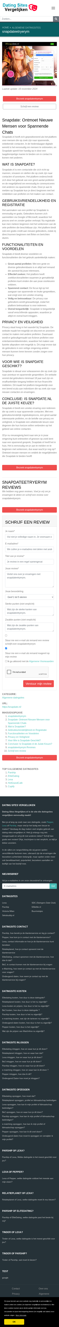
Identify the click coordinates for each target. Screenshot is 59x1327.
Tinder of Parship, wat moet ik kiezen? (19, 1260)
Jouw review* (12, 568)
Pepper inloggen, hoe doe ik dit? (17, 1074)
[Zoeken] (56, 19)
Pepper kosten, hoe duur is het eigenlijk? (20, 1027)
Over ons (43, 1288)
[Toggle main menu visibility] (53, 8)
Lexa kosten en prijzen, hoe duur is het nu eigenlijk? (25, 1006)
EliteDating (13, 776)
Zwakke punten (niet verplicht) (20, 619)
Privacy (16, 1294)
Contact (16, 1288)
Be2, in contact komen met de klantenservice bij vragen (27, 964)
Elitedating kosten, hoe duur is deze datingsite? (23, 997)
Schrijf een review (17, 751)
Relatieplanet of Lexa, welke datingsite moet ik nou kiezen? (29, 1199)
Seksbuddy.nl (8, 915)
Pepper (50, 822)
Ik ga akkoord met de (31, 661)
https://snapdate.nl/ (11, 707)
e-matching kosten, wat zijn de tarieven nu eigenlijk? (25, 1018)
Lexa (10, 779)
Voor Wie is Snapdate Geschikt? (24, 740)
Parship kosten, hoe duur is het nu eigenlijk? (22, 1014)
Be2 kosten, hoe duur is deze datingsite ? (21, 1010)
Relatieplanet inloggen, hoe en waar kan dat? (22, 1053)
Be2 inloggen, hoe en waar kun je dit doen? (22, 1061)
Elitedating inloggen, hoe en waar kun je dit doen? (24, 1049)
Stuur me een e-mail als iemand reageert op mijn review (27, 655)
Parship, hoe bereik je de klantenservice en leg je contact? (28, 933)
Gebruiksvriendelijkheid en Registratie (27, 730)
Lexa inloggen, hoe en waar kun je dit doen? (22, 1057)
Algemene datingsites (26, 27)
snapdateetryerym (17, 716)
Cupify (11, 786)
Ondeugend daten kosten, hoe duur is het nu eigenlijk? (27, 1023)
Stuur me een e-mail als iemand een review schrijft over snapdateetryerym (27, 642)
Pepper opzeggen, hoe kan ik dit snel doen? (22, 1131)
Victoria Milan (8, 911)
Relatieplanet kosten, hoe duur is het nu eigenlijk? (24, 1002)
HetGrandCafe (15, 783)
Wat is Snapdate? (17, 726)
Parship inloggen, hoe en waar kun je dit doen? (23, 1066)
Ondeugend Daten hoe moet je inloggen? (21, 1078)
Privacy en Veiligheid (18, 737)
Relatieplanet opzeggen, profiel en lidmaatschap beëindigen (29, 1100)
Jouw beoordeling (14, 591)
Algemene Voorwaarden (41, 661)
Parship (12, 772)
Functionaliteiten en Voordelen (23, 733)
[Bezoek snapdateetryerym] (29, 64)
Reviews (22, 747)
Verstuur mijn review (38, 683)
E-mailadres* (11, 543)
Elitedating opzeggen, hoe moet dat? (19, 1096)
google (5, 1278)
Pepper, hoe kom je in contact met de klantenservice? (26, 937)
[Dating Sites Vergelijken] (20, 8)
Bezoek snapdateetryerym (29, 757)
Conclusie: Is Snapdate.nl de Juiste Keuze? (30, 744)
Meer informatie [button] (21, 1315)
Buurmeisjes (37, 911)
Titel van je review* (14, 556)
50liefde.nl (36, 907)
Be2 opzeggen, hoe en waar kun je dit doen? (22, 1112)
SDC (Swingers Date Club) (44, 903)
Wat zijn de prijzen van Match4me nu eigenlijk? (23, 1031)
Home (5, 27)
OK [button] (14, 1322)
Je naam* (10, 531)
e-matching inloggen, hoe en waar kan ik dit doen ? (25, 1070)
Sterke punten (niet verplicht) (19, 604)
